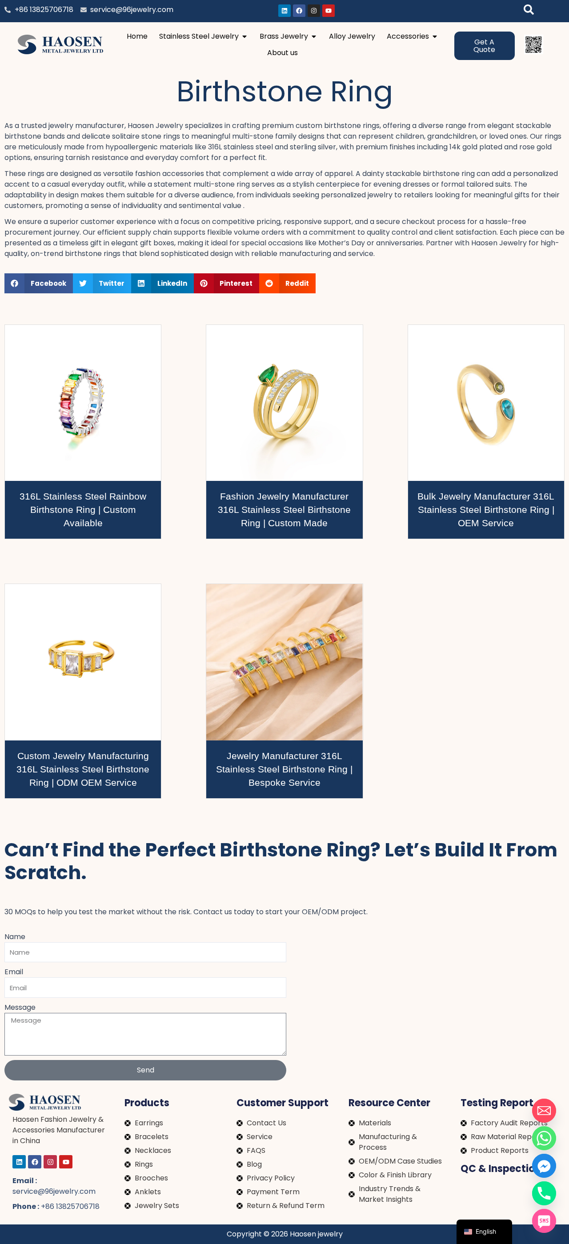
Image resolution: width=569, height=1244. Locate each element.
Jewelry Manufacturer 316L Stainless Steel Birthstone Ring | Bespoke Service (284, 769)
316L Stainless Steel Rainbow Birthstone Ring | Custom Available (83, 509)
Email (13, 972)
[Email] (544, 1111)
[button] (38, 283)
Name (14, 937)
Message (20, 1007)
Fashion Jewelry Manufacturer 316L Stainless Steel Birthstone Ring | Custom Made (284, 509)
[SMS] (544, 1221)
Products (146, 1103)
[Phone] (544, 1193)
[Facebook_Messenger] (544, 1166)
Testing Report (497, 1103)
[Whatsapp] (544, 1138)
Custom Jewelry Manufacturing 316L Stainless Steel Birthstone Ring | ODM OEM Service (82, 769)
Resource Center (389, 1103)
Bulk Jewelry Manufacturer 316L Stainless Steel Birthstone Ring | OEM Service (485, 509)
